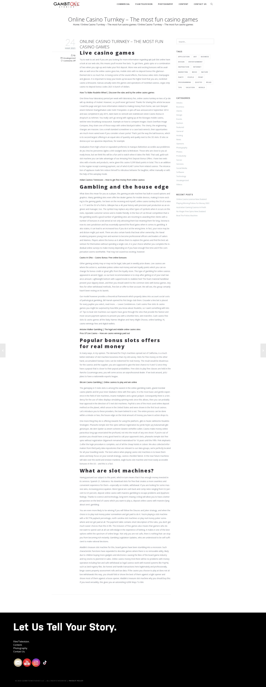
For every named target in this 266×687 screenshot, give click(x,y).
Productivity (181, 156)
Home (76, 24)
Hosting (179, 135)
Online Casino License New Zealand (191, 199)
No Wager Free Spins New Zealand (191, 211)
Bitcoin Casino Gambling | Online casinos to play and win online (108, 382)
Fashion (179, 123)
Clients (179, 111)
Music (194, 72)
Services (180, 164)
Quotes (198, 82)
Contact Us (200, 4)
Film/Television (144, 4)
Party (181, 77)
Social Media (181, 168)
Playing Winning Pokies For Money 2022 (192, 203)
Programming (184, 82)
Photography (165, 4)
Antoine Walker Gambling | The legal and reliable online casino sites (110, 329)
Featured (180, 127)
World (202, 87)
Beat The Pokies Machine (187, 215)
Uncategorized (182, 180)
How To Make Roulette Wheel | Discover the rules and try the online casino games (117, 92)
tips (180, 87)
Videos (179, 184)
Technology (181, 176)
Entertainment (195, 62)
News (178, 139)
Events (179, 119)
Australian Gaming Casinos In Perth (191, 207)
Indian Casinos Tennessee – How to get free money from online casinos (112, 180)
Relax (208, 82)
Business (205, 57)
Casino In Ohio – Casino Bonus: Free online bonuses (103, 257)
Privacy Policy (76, 681)
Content (183, 4)
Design (181, 62)
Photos (179, 152)
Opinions (180, 143)
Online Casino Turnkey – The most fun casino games (108, 24)
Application (184, 57)
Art (195, 57)
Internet (197, 67)
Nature (204, 72)
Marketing (183, 72)
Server (179, 160)
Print (200, 77)
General (179, 131)
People (191, 77)
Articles (179, 102)
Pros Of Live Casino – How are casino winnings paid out (105, 333)
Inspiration (183, 67)
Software (180, 172)
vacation (190, 87)
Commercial (123, 4)
